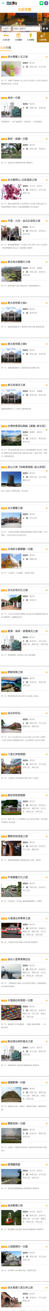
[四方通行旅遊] (11, 4)
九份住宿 (24, 9)
